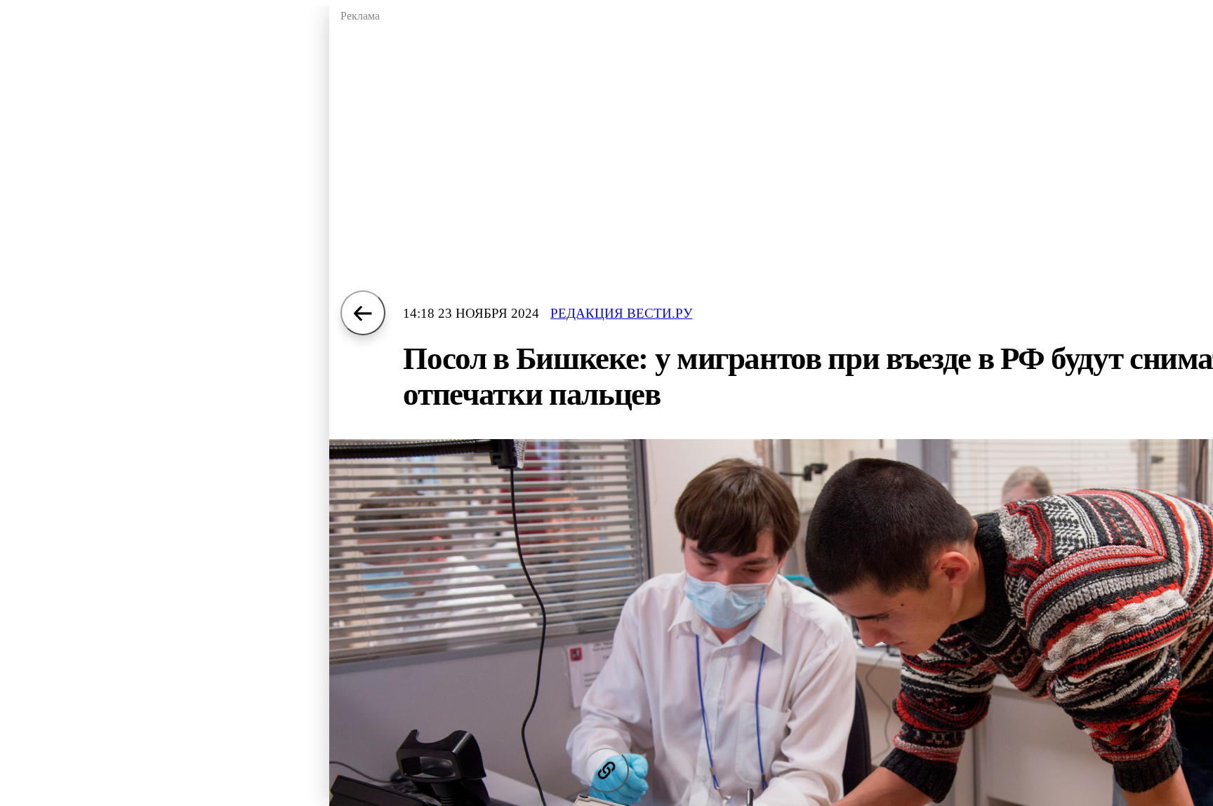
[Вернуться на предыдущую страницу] (362, 312)
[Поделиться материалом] (606, 770)
